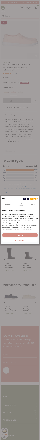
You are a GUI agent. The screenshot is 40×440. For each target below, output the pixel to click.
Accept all (20, 235)
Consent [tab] (7, 205)
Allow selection (20, 240)
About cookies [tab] (20, 205)
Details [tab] (33, 205)
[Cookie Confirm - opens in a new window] (30, 199)
